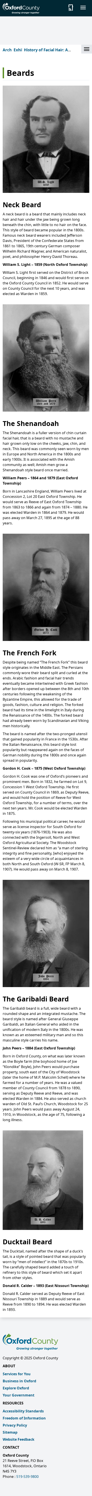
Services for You (17, 1373)
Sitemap (10, 1432)
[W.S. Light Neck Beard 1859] (46, 139)
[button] (86, 49)
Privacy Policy (15, 1425)
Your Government (18, 1395)
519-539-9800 (27, 1476)
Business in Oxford (19, 1381)
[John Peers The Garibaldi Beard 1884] (46, 933)
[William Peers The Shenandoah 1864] (46, 358)
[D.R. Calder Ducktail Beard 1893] (46, 1180)
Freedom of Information (24, 1418)
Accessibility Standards (23, 1411)
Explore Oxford (16, 1388)
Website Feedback (18, 1439)
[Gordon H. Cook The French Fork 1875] (46, 587)
